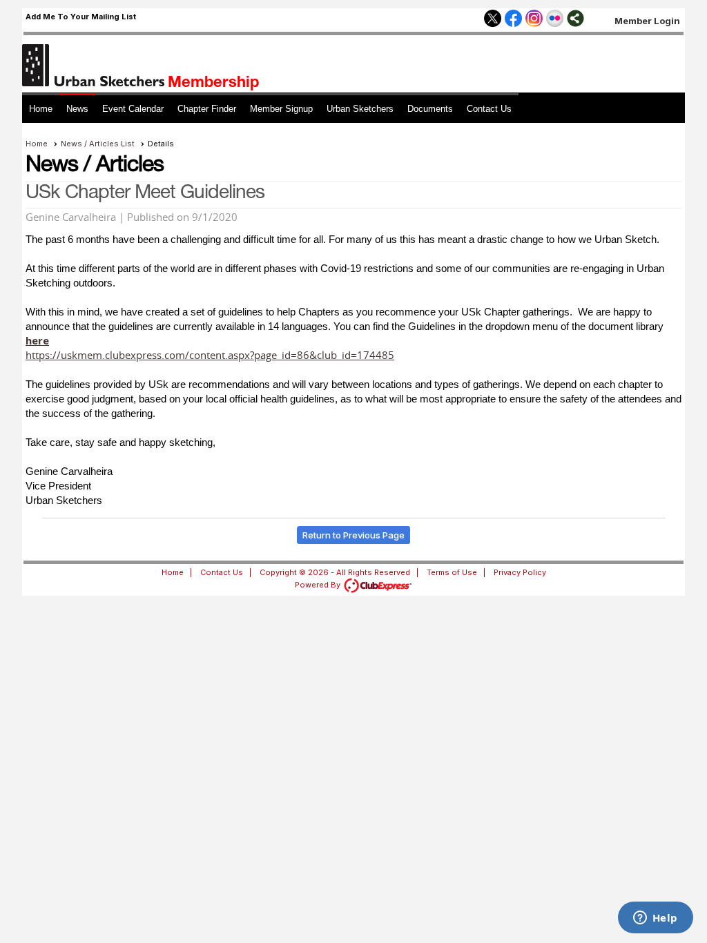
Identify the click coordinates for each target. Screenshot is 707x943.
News (77, 109)
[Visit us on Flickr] (554, 19)
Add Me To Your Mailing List (81, 16)
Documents (430, 109)
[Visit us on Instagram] (534, 19)
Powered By (318, 585)
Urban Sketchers (360, 109)
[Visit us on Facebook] (513, 19)
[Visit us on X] (492, 19)
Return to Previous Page (353, 535)
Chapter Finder (206, 109)
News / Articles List (98, 143)
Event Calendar (133, 109)
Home (40, 109)
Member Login (647, 20)
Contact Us (489, 109)
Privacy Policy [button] (520, 572)
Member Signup (281, 109)
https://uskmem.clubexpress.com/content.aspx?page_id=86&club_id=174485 (210, 355)
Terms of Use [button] (452, 572)
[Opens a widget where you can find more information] (655, 919)
